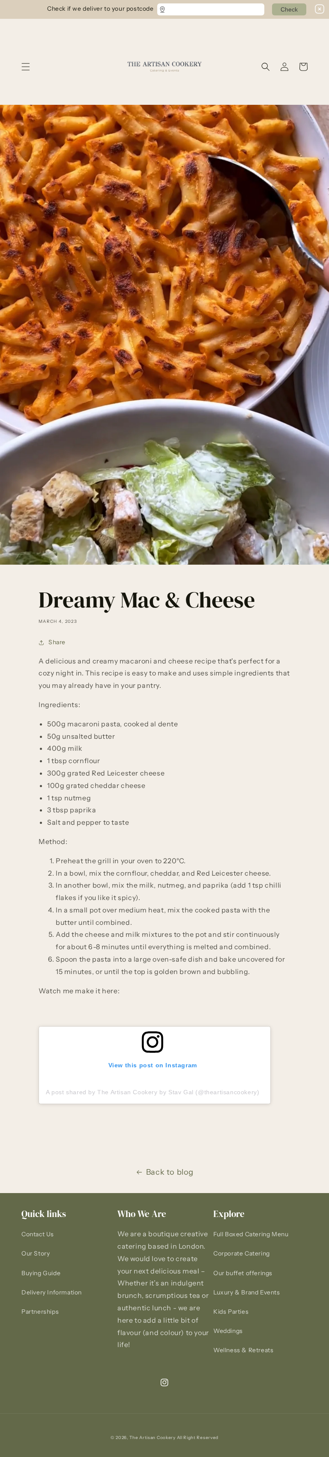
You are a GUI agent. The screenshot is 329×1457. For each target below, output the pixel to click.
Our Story (35, 1253)
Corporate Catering (241, 1253)
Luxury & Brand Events (246, 1292)
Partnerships (40, 1311)
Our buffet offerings (242, 1273)
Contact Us (37, 1234)
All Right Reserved (198, 1437)
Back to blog (170, 1172)
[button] (25, 66)
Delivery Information (51, 1292)
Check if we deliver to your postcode (100, 8)
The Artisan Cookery (152, 1437)
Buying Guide (40, 1273)
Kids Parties (230, 1311)
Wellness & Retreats (243, 1350)
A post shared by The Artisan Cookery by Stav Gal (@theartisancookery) (152, 1092)
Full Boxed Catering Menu (250, 1234)
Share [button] (57, 642)
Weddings (228, 1331)
